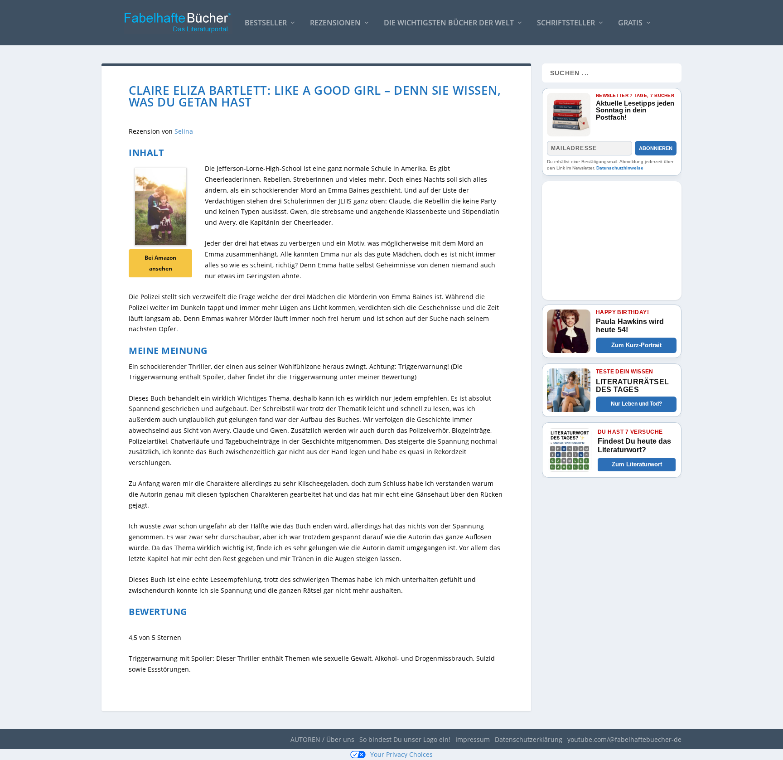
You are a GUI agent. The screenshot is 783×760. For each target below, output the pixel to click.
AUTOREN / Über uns (322, 739)
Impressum (472, 739)
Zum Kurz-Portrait (636, 345)
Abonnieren (655, 148)
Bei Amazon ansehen (160, 263)
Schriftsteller (566, 23)
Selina (183, 131)
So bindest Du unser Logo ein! (404, 739)
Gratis (630, 23)
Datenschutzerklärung (528, 739)
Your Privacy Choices (401, 754)
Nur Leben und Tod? (636, 404)
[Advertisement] (612, 238)
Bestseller (266, 23)
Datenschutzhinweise (619, 167)
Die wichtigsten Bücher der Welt (449, 23)
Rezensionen (335, 23)
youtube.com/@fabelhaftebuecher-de (624, 739)
